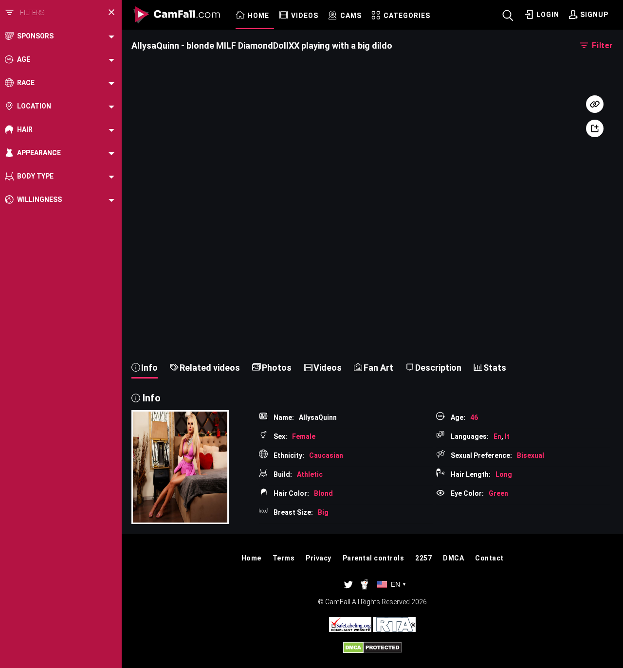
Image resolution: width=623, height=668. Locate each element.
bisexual (530, 455)
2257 (423, 558)
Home (251, 558)
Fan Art (378, 367)
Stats (494, 367)
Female (303, 436)
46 (474, 417)
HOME (258, 15)
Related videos (210, 367)
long (503, 474)
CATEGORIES (407, 15)
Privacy (318, 558)
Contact (489, 558)
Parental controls (373, 558)
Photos (277, 367)
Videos (327, 367)
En (497, 436)
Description (438, 367)
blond (323, 493)
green (498, 493)
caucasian (326, 455)
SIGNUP (594, 14)
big (323, 512)
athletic (310, 474)
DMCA (453, 558)
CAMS (351, 15)
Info (149, 367)
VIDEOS (304, 15)
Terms (284, 558)
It (507, 436)
